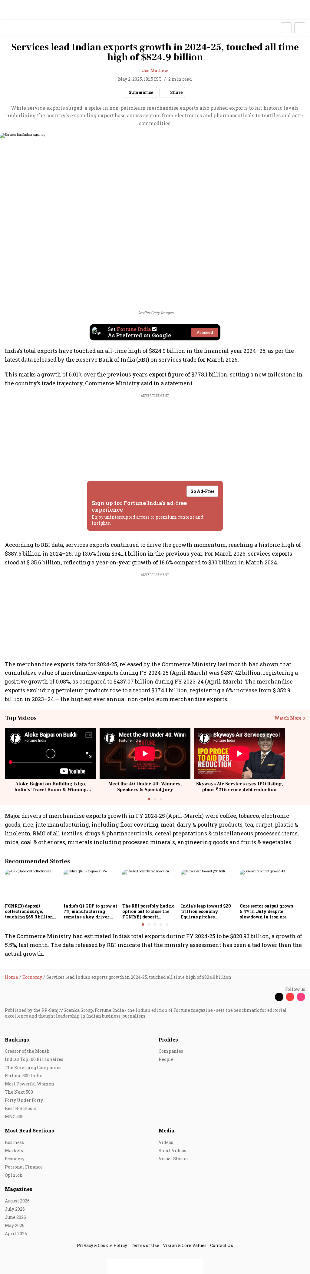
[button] (286, 27)
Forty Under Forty (24, 1100)
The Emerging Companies (33, 1067)
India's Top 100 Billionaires (34, 1059)
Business (14, 1142)
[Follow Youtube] (290, 997)
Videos (166, 1142)
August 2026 (17, 1201)
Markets (14, 1150)
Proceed (204, 332)
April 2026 (16, 1233)
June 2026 (15, 1217)
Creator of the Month (27, 1051)
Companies (171, 1051)
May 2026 (15, 1225)
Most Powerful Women (29, 1084)
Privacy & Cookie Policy (102, 1245)
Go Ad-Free (202, 491)
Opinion (14, 1175)
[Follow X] (279, 997)
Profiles (168, 1039)
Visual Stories (174, 1159)
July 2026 (15, 1209)
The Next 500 (19, 1092)
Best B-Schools (20, 1108)
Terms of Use (145, 1245)
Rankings (17, 1039)
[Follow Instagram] (301, 997)
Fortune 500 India (23, 1075)
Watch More (287, 718)
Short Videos (172, 1150)
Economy (15, 1159)
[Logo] (18, 28)
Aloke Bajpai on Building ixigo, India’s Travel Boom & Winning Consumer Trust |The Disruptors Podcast (51, 792)
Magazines (18, 1189)
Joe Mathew (155, 70)
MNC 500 (14, 1116)
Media (166, 1130)
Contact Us (221, 1245)
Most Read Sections (29, 1130)
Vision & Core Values (184, 1245)
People (166, 1059)
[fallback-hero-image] (32, 885)
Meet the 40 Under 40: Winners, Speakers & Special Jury (145, 787)
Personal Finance (24, 1167)
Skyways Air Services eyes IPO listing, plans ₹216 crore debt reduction (239, 787)
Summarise (141, 92)
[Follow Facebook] (268, 997)
